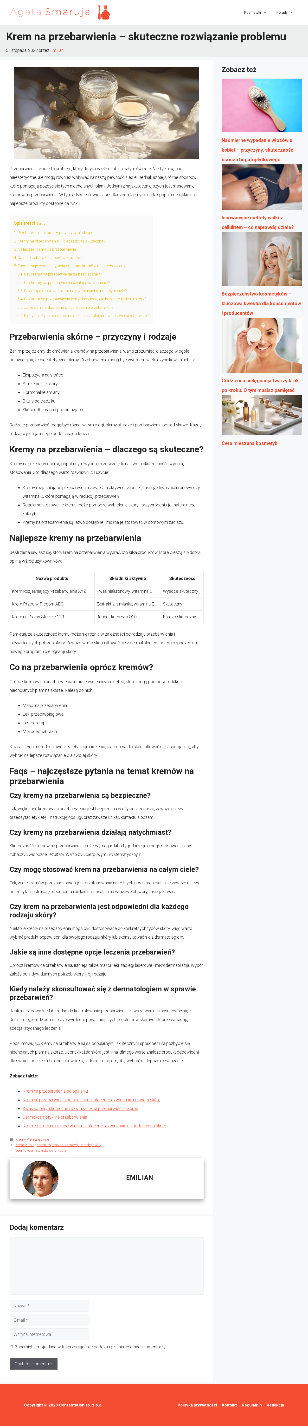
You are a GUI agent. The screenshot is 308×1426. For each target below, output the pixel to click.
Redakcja (275, 1405)
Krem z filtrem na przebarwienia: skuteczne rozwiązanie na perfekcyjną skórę (94, 1125)
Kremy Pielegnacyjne (32, 1139)
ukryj (42, 224)
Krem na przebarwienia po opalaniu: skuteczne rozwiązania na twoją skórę (91, 1099)
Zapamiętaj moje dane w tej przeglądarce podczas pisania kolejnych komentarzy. (90, 1346)
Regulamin (252, 1405)
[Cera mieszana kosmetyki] (262, 416)
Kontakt (229, 1405)
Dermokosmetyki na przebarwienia (55, 1117)
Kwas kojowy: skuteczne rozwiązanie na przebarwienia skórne (80, 1108)
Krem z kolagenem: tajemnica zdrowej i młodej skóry (58, 1145)
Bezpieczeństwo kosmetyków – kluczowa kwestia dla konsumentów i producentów (261, 303)
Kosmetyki (252, 12)
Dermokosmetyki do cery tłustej (41, 1150)
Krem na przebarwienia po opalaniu (55, 1091)
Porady (282, 12)
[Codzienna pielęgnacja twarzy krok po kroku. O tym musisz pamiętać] (262, 347)
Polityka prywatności (197, 1405)
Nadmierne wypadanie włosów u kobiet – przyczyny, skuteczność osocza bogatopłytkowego (257, 149)
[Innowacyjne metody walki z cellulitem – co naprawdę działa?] (262, 188)
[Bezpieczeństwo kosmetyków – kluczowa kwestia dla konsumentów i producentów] (262, 260)
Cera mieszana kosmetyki (250, 443)
